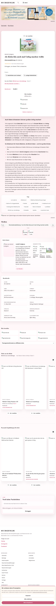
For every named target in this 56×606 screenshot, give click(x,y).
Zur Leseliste (29, 36)
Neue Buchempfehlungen (8, 563)
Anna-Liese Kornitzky (9, 317)
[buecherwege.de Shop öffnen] (28, 338)
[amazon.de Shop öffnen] (28, 108)
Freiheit (25, 203)
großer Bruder (34, 203)
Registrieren (32, 560)
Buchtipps (11, 25)
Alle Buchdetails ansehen (12, 83)
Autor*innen (5, 572)
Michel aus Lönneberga (19, 81)
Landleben (47, 206)
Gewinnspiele (5, 560)
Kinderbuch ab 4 (46, 203)
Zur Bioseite (20, 268)
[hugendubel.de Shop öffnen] (46, 338)
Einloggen (7, 66)
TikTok (3, 541)
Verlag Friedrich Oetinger (36, 304)
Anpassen (28, 595)
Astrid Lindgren (9, 54)
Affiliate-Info (27, 96)
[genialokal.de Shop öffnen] (9, 338)
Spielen (35, 210)
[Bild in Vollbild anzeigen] (28, 225)
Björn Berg (32, 317)
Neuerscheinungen (6, 567)
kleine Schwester (37, 206)
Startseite (3, 25)
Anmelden (31, 558)
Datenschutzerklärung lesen (40, 592)
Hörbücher (4, 570)
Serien (3, 577)
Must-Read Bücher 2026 (8, 565)
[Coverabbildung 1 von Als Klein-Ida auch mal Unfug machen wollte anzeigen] (30, 232)
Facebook (4, 546)
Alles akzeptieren (28, 602)
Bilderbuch (23, 200)
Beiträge (4, 558)
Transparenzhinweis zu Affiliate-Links (13, 343)
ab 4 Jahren (14, 200)
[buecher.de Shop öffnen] (28, 100)
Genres (3, 575)
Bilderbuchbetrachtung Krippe (38, 200)
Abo (3, 582)
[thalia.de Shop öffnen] (28, 104)
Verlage (4, 580)
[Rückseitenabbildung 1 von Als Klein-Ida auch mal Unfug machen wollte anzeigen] (25, 232)
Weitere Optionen (27, 112)
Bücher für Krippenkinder (12, 203)
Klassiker (26, 206)
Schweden (26, 210)
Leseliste (31, 555)
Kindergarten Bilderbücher (13, 206)
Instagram (4, 544)
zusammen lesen (45, 210)
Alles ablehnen (28, 599)
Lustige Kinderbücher (31, 75)
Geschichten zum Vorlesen (14, 75)
